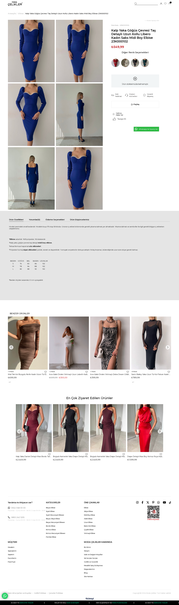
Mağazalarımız (89, 569)
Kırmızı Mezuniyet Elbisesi (55, 533)
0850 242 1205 (17, 517)
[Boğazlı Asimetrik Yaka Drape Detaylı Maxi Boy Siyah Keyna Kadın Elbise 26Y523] (71, 428)
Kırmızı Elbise (51, 530)
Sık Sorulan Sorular (91, 558)
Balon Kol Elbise (90, 526)
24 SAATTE (130, 603)
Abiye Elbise (88, 511)
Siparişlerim (12, 551)
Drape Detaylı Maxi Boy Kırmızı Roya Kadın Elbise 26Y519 (145, 456)
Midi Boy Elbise (89, 515)
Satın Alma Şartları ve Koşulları (19, 593)
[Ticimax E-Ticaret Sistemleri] (89, 599)
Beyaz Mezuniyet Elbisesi (55, 522)
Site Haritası (88, 576)
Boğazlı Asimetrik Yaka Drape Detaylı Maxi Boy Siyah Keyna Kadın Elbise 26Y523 (71, 456)
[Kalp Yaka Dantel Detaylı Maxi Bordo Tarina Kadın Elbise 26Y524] (34, 428)
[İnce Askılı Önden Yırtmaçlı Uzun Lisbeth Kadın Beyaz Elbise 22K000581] (69, 343)
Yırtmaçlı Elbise (89, 533)
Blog (86, 573)
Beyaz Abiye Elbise (53, 519)
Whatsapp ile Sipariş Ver (148, 129)
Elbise (86, 508)
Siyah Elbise (50, 511)
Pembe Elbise (51, 537)
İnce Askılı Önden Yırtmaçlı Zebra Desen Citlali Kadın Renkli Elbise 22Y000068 (110, 374)
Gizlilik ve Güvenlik (91, 562)
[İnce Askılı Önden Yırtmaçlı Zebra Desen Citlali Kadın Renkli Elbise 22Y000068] (110, 343)
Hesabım (11, 547)
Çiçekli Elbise (89, 530)
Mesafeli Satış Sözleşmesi (93, 565)
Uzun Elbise (88, 522)
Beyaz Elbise (50, 508)
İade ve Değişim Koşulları (93, 554)
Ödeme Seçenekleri (55, 219)
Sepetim (11, 554)
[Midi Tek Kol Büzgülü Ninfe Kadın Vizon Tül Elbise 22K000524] (28, 343)
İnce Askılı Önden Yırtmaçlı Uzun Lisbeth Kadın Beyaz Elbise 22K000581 (69, 374)
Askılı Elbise (88, 519)
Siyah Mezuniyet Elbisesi (55, 515)
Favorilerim (12, 558)
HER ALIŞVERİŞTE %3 (85, 603)
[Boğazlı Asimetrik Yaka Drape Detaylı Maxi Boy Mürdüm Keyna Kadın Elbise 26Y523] (108, 428)
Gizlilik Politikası (40, 593)
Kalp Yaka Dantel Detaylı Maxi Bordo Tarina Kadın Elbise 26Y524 (34, 456)
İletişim (87, 551)
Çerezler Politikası (56, 593)
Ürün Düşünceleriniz (79, 219)
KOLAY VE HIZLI (41, 603)
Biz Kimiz (87, 547)
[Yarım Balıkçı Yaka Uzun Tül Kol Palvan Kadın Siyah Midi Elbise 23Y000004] (151, 343)
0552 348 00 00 (18, 508)
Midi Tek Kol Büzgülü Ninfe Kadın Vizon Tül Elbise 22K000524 (28, 374)
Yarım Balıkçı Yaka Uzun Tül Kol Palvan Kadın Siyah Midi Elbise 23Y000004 (151, 374)
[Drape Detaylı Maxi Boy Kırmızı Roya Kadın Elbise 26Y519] (145, 428)
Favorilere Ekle (45, 372)
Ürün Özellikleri (16, 219)
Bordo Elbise (50, 526)
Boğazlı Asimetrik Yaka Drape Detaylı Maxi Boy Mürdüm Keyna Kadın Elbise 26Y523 (108, 456)
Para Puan (11, 562)
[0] (169, 4)
